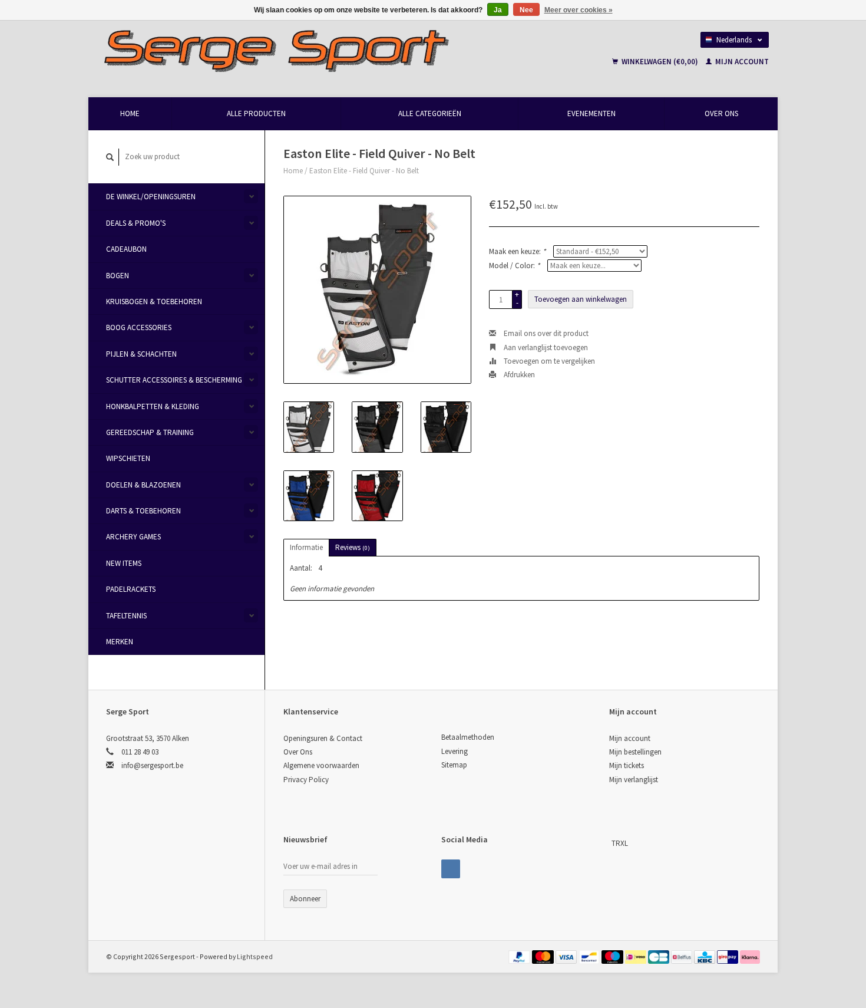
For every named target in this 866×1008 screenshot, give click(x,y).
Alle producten (256, 113)
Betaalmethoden (467, 737)
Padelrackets (131, 589)
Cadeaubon (126, 249)
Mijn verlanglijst (633, 780)
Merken (119, 642)
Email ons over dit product (545, 333)
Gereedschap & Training (150, 432)
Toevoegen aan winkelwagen (580, 299)
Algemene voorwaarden (321, 765)
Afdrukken (518, 375)
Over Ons (721, 113)
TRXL (620, 843)
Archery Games (133, 537)
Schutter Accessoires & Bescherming (174, 380)
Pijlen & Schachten (141, 354)
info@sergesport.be (152, 765)
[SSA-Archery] (610, 843)
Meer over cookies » (578, 10)
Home (130, 113)
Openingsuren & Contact (322, 738)
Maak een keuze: (517, 251)
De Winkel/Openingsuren (151, 197)
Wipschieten (128, 458)
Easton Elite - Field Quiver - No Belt (364, 171)
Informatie (306, 547)
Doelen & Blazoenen (143, 485)
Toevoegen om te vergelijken (548, 361)
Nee (526, 10)
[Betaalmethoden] (520, 956)
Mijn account (741, 62)
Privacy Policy (306, 780)
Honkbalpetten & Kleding (152, 406)
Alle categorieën (429, 113)
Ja (498, 10)
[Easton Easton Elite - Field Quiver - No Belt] (377, 289)
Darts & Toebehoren (143, 511)
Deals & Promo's (136, 223)
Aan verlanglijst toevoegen (545, 347)
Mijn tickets (626, 765)
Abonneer (305, 899)
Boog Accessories (138, 327)
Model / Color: (514, 266)
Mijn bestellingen (635, 752)
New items (123, 563)
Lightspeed (255, 956)
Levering (454, 751)
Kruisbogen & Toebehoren (154, 302)
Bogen (117, 276)
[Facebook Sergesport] (450, 868)
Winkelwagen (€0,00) (660, 62)
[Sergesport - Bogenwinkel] (330, 50)
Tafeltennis (126, 616)
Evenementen (591, 113)
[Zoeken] (110, 157)
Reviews (352, 547)
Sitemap (454, 765)
